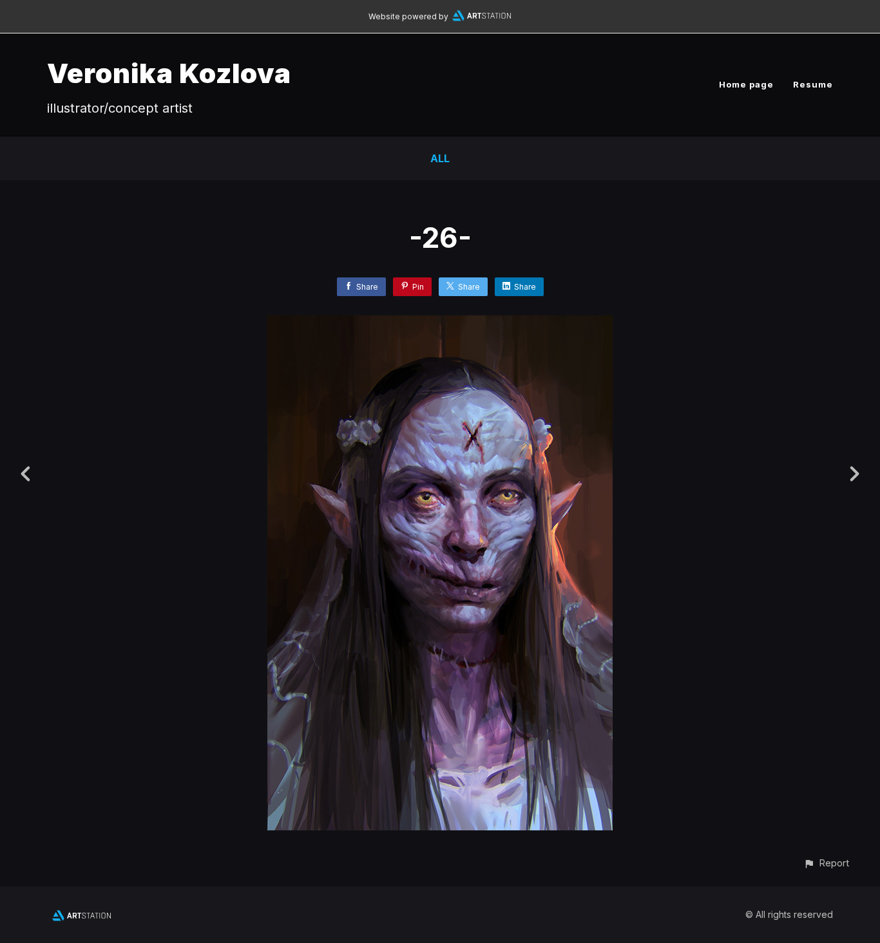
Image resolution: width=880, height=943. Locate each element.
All (440, 158)
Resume (813, 84)
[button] (826, 863)
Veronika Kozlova (169, 73)
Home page (746, 84)
